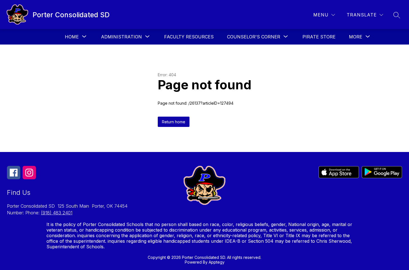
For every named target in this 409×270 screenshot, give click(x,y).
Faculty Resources (189, 37)
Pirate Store (319, 37)
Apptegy (217, 262)
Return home (173, 121)
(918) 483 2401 (56, 212)
